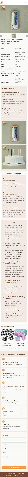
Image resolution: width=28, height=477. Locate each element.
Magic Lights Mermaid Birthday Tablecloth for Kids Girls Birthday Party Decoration (20, 344)
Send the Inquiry (8, 412)
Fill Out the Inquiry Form (10, 401)
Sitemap (19, 475)
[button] (12, 348)
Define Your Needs (8, 373)
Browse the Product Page (10, 362)
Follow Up (6, 424)
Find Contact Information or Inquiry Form (14, 387)
